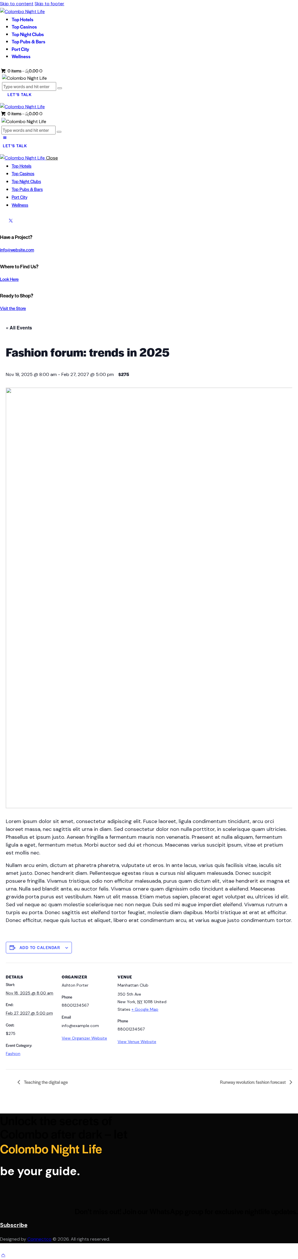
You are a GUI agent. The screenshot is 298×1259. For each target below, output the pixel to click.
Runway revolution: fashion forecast (253, 1082)
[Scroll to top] (3, 1255)
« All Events (19, 327)
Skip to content (16, 4)
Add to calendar (40, 947)
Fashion (13, 1053)
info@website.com (17, 250)
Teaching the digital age (45, 1082)
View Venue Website (137, 1041)
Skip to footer (49, 4)
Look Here (9, 279)
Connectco (39, 1239)
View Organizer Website (84, 1038)
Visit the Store (13, 308)
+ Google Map (145, 1009)
